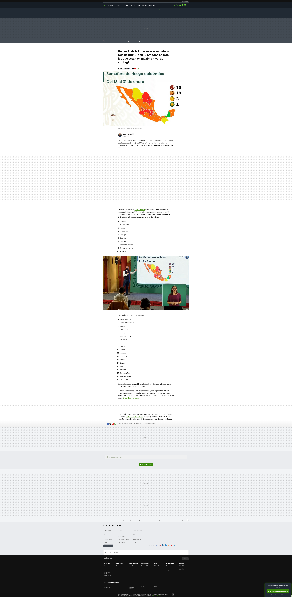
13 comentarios (124, 68)
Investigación (107, 530)
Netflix (165, 41)
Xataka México (107, 585)
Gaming (119, 5)
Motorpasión (157, 565)
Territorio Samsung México (146, 5)
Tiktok (188, 5)
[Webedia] (185, 1)
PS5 (119, 41)
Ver (147, 464)
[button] (128, 134)
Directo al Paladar (145, 565)
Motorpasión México (157, 585)
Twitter (177, 5)
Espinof (130, 568)
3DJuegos (118, 565)
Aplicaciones (136, 535)
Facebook (174, 5)
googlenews (185, 5)
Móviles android (137, 539)
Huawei (124, 41)
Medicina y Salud (128, 423)
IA (115, 41)
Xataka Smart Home (107, 572)
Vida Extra (118, 568)
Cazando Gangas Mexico (137, 531)
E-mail (138, 68)
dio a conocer (140, 210)
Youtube (180, 5)
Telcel (134, 542)
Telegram (165, 545)
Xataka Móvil (107, 568)
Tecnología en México (123, 539)
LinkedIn (175, 545)
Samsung (137, 41)
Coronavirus (138, 423)
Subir (184, 558)
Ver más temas (108, 546)
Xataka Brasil (107, 587)
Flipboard (135, 68)
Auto (133, 5)
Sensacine (131, 565)
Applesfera (106, 570)
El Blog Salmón (182, 565)
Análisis (120, 530)
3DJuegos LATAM (120, 585)
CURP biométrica (169, 520)
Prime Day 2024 (108, 539)
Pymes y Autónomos (181, 568)
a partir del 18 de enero (134, 416)
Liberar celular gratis (180, 520)
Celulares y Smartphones (121, 535)
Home (126, 5)
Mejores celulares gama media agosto (123, 520)
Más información (157, 595)
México (105, 542)
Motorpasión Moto (158, 568)
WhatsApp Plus (158, 520)
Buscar (185, 552)
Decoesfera (169, 568)
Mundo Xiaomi (107, 575)
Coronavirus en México (149, 423)
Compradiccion (170, 570)
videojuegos (121, 542)
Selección (111, 5)
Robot (160, 41)
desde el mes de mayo (131, 398)
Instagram (182, 5)
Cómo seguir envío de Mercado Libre (144, 520)
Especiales (106, 535)
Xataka (105, 565)
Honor (148, 41)
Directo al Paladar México (145, 585)
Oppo (143, 41)
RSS (169, 545)
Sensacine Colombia (131, 587)
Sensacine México (133, 585)
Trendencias (169, 565)
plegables (130, 41)
